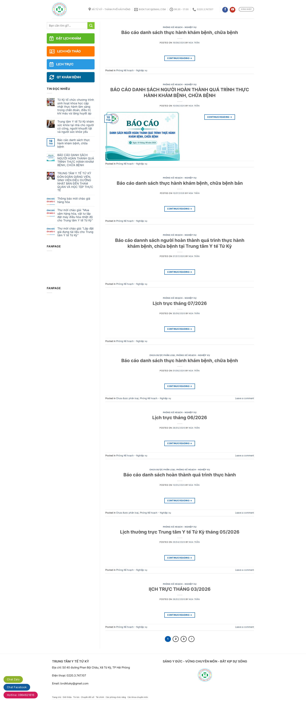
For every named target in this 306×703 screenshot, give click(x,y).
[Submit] (91, 25)
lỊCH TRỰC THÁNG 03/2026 (180, 589)
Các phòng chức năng (116, 697)
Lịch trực (65, 64)
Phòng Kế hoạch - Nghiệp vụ (180, 27)
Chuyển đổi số (87, 697)
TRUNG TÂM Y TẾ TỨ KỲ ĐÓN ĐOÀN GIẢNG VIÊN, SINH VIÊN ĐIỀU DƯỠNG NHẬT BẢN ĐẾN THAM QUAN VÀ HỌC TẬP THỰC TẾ (75, 182)
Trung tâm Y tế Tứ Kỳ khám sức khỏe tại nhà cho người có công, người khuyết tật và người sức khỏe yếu (75, 127)
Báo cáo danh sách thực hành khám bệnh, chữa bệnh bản (180, 183)
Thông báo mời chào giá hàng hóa (73, 200)
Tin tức (76, 697)
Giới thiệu (67, 697)
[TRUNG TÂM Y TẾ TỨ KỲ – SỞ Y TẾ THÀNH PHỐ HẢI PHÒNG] (67, 9)
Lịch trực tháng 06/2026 (179, 417)
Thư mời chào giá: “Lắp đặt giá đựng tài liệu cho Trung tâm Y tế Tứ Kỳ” (75, 232)
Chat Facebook (17, 687)
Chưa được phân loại (162, 355)
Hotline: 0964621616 (20, 695)
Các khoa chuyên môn (138, 697)
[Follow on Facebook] (225, 10)
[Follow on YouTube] (232, 10)
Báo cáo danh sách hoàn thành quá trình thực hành (179, 474)
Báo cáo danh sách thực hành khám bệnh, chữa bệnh (73, 143)
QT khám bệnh (69, 77)
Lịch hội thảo (69, 51)
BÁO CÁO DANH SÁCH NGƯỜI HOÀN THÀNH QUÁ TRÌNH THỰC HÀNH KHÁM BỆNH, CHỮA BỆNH (75, 160)
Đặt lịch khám (68, 38)
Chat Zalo (13, 679)
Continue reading (179, 58)
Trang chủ (56, 697)
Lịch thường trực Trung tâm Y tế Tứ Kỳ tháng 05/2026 (179, 532)
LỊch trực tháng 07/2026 (180, 303)
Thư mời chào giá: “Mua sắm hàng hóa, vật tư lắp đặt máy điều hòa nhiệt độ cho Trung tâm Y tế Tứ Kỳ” (75, 215)
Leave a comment (244, 398)
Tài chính (100, 697)
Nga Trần (194, 42)
